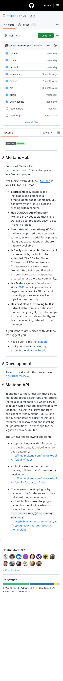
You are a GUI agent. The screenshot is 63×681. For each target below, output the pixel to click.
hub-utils (14, 67)
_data (13, 60)
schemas (15, 74)
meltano (12, 15)
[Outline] (58, 132)
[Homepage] (31, 5)
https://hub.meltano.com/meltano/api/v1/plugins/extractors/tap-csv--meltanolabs (34, 525)
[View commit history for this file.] (55, 45)
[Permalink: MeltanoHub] (3, 157)
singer (13, 81)
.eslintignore (16, 108)
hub (23, 15)
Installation (40, 341)
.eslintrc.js (15, 115)
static (13, 94)
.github (14, 53)
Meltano (45, 181)
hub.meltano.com (16, 170)
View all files (31, 122)
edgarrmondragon (20, 45)
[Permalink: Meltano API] (3, 385)
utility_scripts (17, 101)
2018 (21, 287)
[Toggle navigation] (5, 5)
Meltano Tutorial (37, 350)
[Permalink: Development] (3, 363)
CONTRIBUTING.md (18, 376)
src (11, 87)
